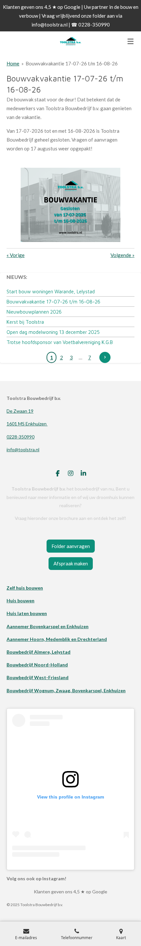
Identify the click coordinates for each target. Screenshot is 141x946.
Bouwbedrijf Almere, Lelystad (38, 652)
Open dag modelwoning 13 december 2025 (53, 332)
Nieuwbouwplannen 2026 (34, 312)
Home (13, 63)
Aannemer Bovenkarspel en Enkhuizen (48, 626)
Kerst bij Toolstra (25, 322)
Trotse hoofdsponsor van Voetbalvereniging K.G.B (60, 342)
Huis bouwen (20, 600)
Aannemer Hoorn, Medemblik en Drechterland (57, 639)
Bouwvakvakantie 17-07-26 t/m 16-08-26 (72, 63)
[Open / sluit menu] (130, 41)
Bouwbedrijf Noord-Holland (37, 664)
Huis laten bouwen (27, 613)
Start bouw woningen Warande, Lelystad (51, 291)
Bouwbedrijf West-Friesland (38, 677)
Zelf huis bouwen (25, 588)
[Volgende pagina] (105, 357)
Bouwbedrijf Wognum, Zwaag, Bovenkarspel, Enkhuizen (66, 690)
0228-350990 (20, 436)
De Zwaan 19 (20, 411)
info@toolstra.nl (23, 449)
